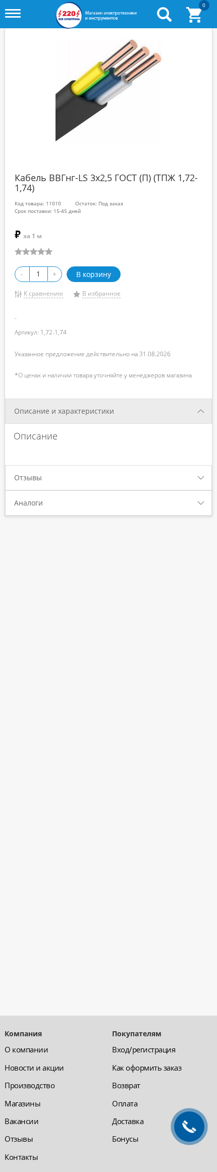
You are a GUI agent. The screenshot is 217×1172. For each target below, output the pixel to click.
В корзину (93, 274)
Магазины (22, 1103)
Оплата (124, 1103)
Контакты (21, 1157)
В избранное (101, 293)
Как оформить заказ (146, 1068)
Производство (30, 1085)
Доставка (127, 1121)
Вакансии (21, 1121)
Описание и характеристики (64, 411)
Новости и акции (34, 1068)
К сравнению (43, 293)
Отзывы (28, 477)
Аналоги (28, 503)
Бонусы (125, 1139)
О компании (26, 1049)
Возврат (126, 1085)
